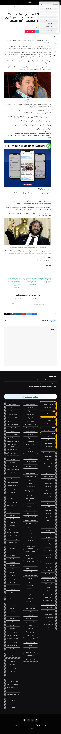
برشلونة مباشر (30, 605)
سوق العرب (30, 558)
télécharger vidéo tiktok (13, 694)
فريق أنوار (45, 320)
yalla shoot (30, 598)
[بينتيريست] (55, 51)
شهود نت (48, 537)
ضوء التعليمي (48, 436)
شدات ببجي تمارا (30, 407)
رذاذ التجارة (48, 530)
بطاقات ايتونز (30, 507)
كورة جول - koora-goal (12, 505)
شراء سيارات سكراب (13, 434)
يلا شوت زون (13, 668)
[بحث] (6, 2)
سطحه (12, 407)
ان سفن (48, 460)
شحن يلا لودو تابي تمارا (30, 470)
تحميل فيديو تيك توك (12, 684)
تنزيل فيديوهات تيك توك (13, 688)
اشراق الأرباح (48, 557)
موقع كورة (13, 599)
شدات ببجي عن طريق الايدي (30, 462)
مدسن (48, 503)
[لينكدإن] (55, 47)
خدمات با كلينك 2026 (30, 572)
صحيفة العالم (48, 628)
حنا (30, 530)
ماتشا (30, 534)
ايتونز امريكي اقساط (30, 477)
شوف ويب (48, 470)
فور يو (30, 483)
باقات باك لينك (48, 574)
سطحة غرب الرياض (12, 421)
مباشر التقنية (48, 544)
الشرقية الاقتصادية (48, 476)
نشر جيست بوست (30, 552)
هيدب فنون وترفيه (48, 624)
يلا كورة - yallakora (12, 536)
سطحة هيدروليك (13, 414)
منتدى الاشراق (48, 597)
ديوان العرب (30, 579)
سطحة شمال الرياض (13, 418)
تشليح (12, 431)
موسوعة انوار (48, 554)
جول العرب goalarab (13, 466)
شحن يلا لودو (30, 495)
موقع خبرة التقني (48, 493)
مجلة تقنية (48, 611)
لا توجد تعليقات (34, 27)
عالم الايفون (48, 480)
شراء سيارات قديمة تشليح (12, 453)
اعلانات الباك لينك (48, 580)
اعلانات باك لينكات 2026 (13, 655)
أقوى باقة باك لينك (30, 568)
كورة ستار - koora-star (12, 502)
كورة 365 (13, 459)
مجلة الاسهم (48, 473)
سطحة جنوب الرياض (13, 424)
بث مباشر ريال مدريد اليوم (12, 469)
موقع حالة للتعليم (48, 618)
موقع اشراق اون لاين (48, 447)
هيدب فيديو (48, 524)
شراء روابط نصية (48, 570)
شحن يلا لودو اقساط (31, 428)
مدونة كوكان (48, 483)
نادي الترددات (48, 514)
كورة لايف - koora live (12, 632)
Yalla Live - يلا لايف (12, 529)
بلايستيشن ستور (30, 510)
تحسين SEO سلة (48, 424)
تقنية (48, 587)
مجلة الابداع (48, 510)
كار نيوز (48, 490)
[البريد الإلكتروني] (55, 55)
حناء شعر (30, 527)
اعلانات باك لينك (30, 585)
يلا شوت (30, 595)
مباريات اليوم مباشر (30, 602)
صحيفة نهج (48, 487)
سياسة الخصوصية (28, 725)
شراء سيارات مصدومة (12, 450)
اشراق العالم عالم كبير (48, 594)
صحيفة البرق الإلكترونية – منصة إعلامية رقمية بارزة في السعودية (43, 386)
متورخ (48, 500)
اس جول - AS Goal (12, 542)
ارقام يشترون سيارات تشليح (13, 445)
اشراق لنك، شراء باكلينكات (48, 577)
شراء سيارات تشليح (12, 438)
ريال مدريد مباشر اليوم (12, 479)
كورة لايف (12, 555)
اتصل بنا (16, 725)
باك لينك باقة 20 (30, 562)
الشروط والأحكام (37, 725)
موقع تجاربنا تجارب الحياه (30, 575)
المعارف (48, 520)
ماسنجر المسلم (48, 430)
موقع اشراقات (48, 443)
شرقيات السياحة (48, 551)
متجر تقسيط (30, 441)
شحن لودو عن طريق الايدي (30, 499)
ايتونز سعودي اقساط (30, 424)
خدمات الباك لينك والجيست (30, 547)
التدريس (48, 591)
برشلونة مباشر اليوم (13, 482)
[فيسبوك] (55, 40)
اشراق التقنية (48, 456)
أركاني (48, 541)
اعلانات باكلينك (30, 589)
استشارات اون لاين (48, 517)
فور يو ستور (30, 455)
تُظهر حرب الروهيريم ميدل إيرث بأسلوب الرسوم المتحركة (45, 279)
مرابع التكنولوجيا (48, 463)
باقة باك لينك (48, 420)
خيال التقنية (48, 466)
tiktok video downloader (13, 691)
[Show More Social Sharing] (22, 31)
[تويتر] (55, 43)
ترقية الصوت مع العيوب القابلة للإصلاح (48, 383)
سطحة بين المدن (13, 411)
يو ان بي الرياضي (48, 614)
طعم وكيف (48, 534)
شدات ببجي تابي (31, 414)
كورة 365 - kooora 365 (12, 539)
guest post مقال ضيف (30, 555)
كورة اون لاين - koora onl (13, 532)
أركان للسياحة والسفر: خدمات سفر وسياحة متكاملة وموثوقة (44, 380)
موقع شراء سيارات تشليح (13, 441)
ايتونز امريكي (30, 421)
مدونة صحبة (48, 547)
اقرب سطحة (13, 428)
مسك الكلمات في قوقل (48, 453)
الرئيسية (44, 725)
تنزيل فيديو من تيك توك (13, 681)
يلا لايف (13, 473)
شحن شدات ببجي (30, 487)
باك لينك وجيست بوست (48, 604)
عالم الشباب (48, 414)
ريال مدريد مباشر (30, 608)
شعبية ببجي (30, 503)
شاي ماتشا (30, 537)
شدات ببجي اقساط (30, 404)
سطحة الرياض (12, 404)
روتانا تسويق (48, 507)
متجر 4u (30, 458)
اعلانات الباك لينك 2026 (48, 601)
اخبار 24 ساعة (48, 621)
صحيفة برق (48, 440)
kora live (13, 552)
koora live (12, 515)
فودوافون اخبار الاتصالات (48, 584)
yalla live (13, 492)
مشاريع (30, 582)
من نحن (21, 725)
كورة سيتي (13, 463)
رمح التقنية (48, 527)
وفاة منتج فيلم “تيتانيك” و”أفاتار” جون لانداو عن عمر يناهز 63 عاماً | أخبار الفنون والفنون (29, 279)
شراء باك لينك (48, 564)
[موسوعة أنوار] (30, 2)
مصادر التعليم (48, 607)
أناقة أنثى (48, 497)
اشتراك (14, 303)
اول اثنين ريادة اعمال (48, 404)
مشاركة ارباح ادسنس (48, 408)
